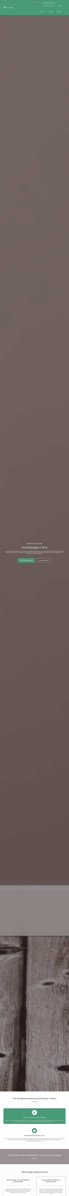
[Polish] (35, 2)
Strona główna (49, 6)
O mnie (60, 6)
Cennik (51, 11)
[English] (35, 1)
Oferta (42, 11)
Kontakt (59, 11)
